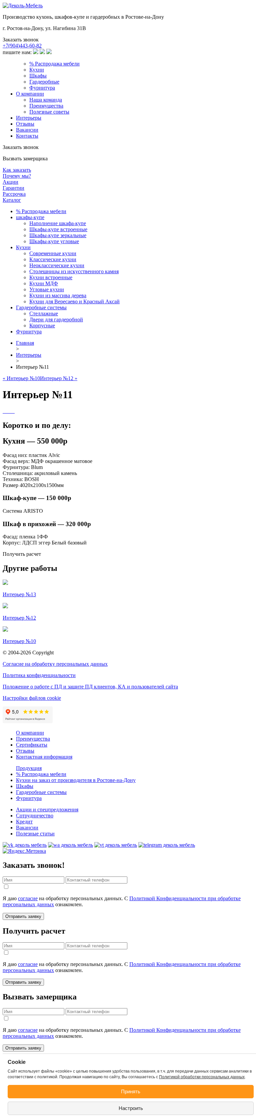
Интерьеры (28, 118)
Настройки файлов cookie (32, 698)
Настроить (131, 1108)
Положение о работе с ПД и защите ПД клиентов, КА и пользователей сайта (90, 686)
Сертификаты (31, 745)
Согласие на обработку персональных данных (55, 664)
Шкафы (38, 75)
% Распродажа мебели (54, 63)
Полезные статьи (35, 833)
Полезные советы (49, 112)
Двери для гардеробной (56, 319)
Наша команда (45, 100)
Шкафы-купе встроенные (58, 229)
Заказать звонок (21, 39)
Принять (130, 1091)
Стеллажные (43, 313)
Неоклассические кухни (56, 265)
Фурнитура (42, 88)
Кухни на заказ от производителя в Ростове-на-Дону (76, 780)
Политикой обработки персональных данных (202, 1077)
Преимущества (46, 106)
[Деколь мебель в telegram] (166, 845)
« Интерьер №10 (21, 378)
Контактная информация (44, 757)
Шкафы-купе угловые (54, 241)
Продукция (29, 768)
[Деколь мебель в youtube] (115, 845)
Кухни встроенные (50, 277)
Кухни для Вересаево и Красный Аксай (74, 301)
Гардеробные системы (41, 307)
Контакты (27, 136)
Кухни (36, 69)
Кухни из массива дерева (57, 295)
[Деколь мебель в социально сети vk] (25, 845)
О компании (30, 94)
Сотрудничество (34, 815)
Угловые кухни (46, 289)
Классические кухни (52, 259)
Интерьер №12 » (58, 378)
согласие (28, 898)
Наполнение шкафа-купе (57, 223)
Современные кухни (52, 253)
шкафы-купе (30, 217)
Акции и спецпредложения (47, 809)
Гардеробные (44, 82)
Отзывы (25, 124)
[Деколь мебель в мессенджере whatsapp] (70, 845)
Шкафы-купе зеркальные (57, 235)
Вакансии (27, 130)
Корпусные (42, 325)
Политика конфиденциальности (39, 675)
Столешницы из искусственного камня (74, 271)
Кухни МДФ (43, 283)
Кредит (24, 821)
